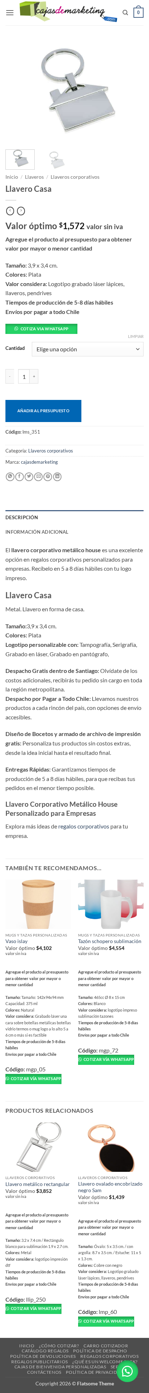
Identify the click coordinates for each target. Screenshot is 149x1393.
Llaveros (34, 177)
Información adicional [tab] (36, 532)
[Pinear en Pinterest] (47, 476)
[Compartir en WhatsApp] (10, 476)
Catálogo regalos (45, 1350)
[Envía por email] (38, 476)
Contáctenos (44, 1372)
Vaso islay (16, 941)
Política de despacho (100, 1350)
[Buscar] (125, 13)
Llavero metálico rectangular (37, 1184)
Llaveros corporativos (75, 177)
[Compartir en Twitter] (29, 476)
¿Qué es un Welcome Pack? (105, 1361)
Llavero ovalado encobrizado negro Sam (110, 1187)
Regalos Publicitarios (39, 1361)
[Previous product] (21, 211)
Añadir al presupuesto (43, 410)
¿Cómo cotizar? (59, 1345)
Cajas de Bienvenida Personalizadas (60, 1366)
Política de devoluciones (43, 1356)
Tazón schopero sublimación (109, 941)
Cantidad (15, 348)
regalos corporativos (83, 826)
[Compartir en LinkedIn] (57, 476)
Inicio (11, 177)
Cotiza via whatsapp (44, 328)
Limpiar (136, 336)
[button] (9, 12)
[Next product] (10, 211)
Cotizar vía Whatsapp (35, 1078)
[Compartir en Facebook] (19, 476)
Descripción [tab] (21, 517)
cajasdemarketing (39, 462)
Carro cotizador (106, 1345)
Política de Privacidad (94, 1372)
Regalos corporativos (109, 1356)
